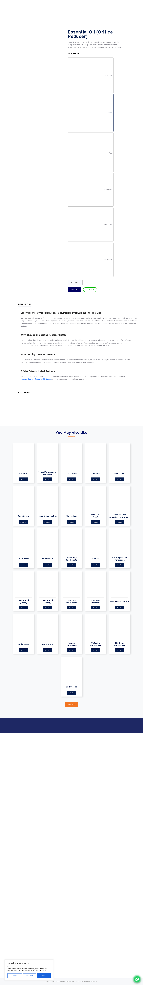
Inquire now (74, 289)
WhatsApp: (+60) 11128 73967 (86, 762)
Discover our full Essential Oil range (36, 379)
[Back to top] (134, 968)
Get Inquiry (122, 2)
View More (71, 704)
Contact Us (128, 10)
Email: (86, 758)
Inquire (23, 607)
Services (116, 10)
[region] (29, 970)
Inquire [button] (23, 479)
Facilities (85, 10)
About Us (72, 10)
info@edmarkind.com (19, 2)
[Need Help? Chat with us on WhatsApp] (137, 979)
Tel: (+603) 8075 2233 (86, 754)
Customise (14, 976)
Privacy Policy (116, 758)
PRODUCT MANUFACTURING (101, 10)
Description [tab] (24, 304)
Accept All (43, 976)
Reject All (29, 976)
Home (63, 10)
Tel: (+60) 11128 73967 (40, 2)
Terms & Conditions (116, 762)
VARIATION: (73, 53)
